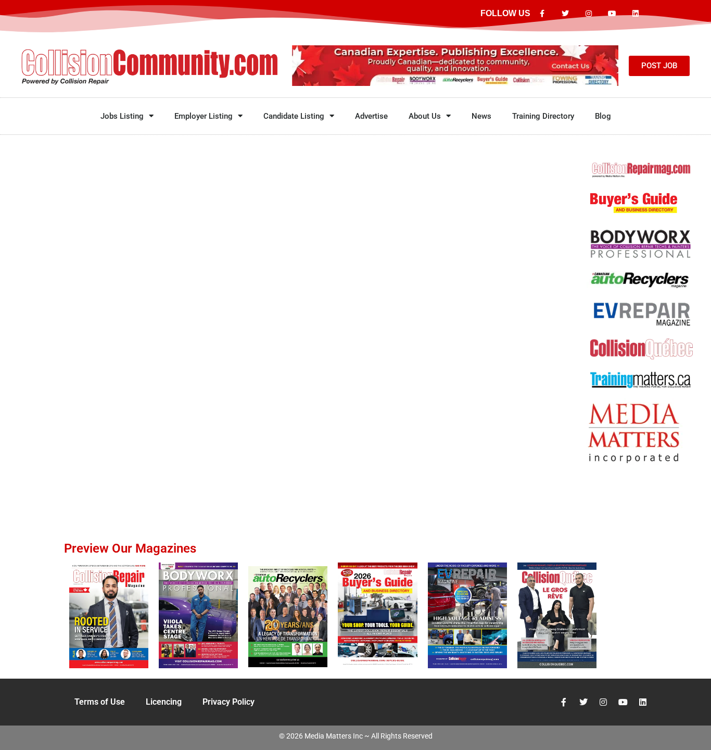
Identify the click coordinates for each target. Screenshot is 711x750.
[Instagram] (589, 14)
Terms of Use (99, 702)
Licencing (164, 702)
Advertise (371, 116)
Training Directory (543, 116)
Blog (603, 116)
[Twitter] (565, 14)
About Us (425, 116)
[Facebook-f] (542, 14)
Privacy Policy (228, 702)
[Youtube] (612, 14)
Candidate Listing (293, 116)
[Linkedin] (635, 14)
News (481, 116)
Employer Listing (203, 116)
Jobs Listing (122, 116)
